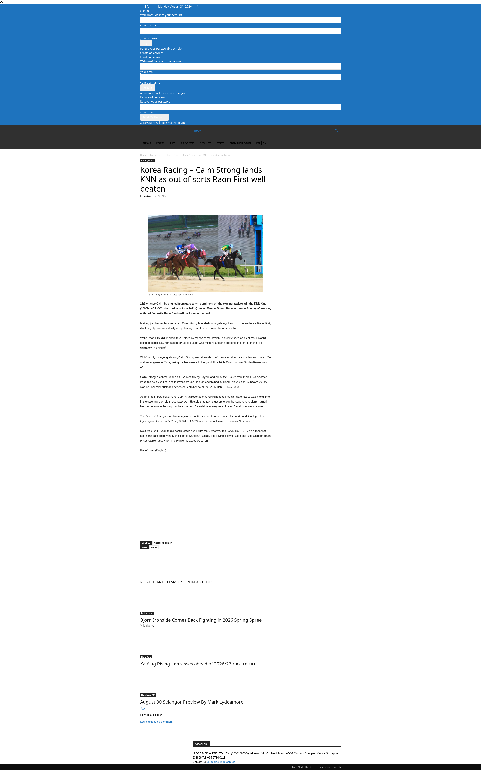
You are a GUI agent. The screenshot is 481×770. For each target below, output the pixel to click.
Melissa (147, 196)
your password (150, 38)
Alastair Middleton (163, 542)
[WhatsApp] (161, 204)
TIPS (172, 143)
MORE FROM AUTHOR (192, 581)
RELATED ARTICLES (156, 581)
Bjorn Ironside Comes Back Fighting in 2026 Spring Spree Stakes (201, 623)
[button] (336, 131)
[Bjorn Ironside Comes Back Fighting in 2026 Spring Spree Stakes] (205, 601)
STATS (220, 143)
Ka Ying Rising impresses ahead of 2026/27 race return (198, 664)
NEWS (147, 143)
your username (150, 25)
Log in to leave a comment (156, 721)
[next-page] (144, 708)
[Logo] (153, 131)
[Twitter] (148, 6)
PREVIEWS (187, 143)
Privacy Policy (323, 766)
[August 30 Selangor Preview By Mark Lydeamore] (205, 682)
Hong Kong (146, 656)
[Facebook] (146, 6)
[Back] (197, 6)
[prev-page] (141, 708)
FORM (160, 143)
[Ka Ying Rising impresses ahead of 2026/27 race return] (205, 644)
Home (143, 155)
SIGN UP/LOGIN (240, 143)
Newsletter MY (148, 695)
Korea (154, 547)
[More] (179, 204)
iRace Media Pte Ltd (302, 766)
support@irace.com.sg (221, 761)
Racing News (156, 155)
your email (147, 72)
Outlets (337, 766)
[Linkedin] (170, 204)
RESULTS (205, 143)
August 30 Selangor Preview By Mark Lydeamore (192, 702)
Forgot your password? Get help (161, 48)
